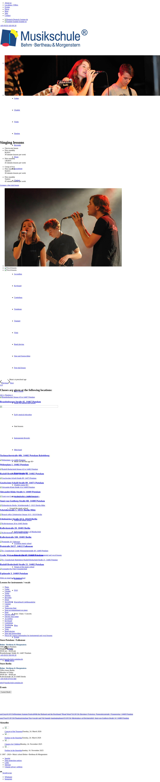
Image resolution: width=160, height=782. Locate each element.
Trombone (8, 625)
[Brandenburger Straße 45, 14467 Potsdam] (17, 397)
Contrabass (9, 623)
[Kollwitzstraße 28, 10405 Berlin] (14, 524)
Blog (6, 11)
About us (8, 3)
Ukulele (8, 591)
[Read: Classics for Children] (7, 741)
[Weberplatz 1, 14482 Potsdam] (12, 460)
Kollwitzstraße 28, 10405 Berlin (15, 528)
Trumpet (8, 627)
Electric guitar (10, 614)
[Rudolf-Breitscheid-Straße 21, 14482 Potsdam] (29, 560)
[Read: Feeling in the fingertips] (7, 734)
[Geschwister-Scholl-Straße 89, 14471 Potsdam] (18, 478)
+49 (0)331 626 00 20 (8, 26)
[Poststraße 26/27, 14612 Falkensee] (10, 542)
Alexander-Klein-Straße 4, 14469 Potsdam (20, 492)
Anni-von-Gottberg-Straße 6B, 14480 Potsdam (22, 501)
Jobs (6, 13)
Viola (7, 629)
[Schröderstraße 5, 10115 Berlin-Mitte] (22, 505)
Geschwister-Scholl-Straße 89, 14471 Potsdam (22, 483)
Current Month (6, 692)
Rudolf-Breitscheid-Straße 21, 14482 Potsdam (22, 564)
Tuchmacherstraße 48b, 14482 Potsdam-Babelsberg (24, 455)
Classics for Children (12, 744)
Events (7, 7)
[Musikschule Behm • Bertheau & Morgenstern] (44, 49)
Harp (6, 612)
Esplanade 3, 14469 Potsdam (14, 573)
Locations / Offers (11, 5)
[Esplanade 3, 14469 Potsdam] (13, 569)
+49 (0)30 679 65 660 (8, 679)
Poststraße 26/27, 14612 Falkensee (16, 546)
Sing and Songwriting (13, 633)
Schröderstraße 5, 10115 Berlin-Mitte (17, 510)
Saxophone (9, 602)
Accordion (9, 619)
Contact (7, 16)
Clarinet (8, 604)
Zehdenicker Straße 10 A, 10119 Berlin (18, 519)
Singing (7, 595)
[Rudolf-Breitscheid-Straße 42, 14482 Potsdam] (19, 469)
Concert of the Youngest (13, 731)
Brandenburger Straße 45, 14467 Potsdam (20, 401)
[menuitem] (82, 3)
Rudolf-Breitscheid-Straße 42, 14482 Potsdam (22, 473)
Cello (7, 606)
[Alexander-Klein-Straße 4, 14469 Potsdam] (17, 487)
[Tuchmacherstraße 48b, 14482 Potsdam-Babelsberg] (29, 407)
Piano (7, 587)
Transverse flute (10, 608)
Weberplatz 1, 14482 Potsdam (14, 464)
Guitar (7, 589)
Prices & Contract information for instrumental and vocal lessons (28, 636)
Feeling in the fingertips (13, 738)
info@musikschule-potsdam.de (11, 659)
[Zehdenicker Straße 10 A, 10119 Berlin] (21, 515)
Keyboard (8, 621)
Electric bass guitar (12, 617)
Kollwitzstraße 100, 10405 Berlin (15, 537)
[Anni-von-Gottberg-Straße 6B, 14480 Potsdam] (19, 496)
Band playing (10, 631)
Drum (7, 600)
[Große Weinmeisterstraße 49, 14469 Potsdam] (24, 551)
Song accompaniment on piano (16, 610)
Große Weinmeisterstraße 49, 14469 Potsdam (21, 555)
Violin (7, 593)
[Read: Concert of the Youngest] (7, 728)
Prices (7, 9)
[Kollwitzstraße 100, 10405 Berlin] (14, 533)
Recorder (8, 598)
